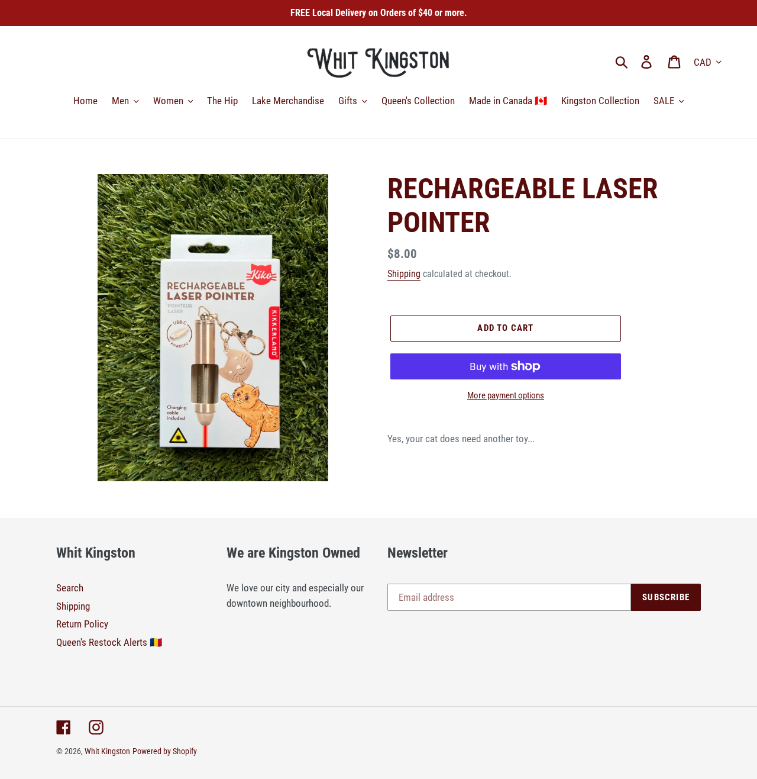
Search (69, 588)
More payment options (505, 395)
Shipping (403, 273)
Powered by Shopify (164, 751)
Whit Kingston (107, 751)
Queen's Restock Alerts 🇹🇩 (109, 642)
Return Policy (82, 624)
